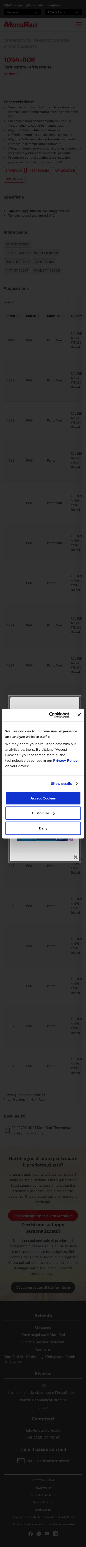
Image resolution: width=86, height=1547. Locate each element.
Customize (40, 813)
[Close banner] (79, 715)
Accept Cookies (43, 798)
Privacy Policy (65, 760)
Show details (61, 784)
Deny (43, 828)
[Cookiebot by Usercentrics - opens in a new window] (51, 715)
